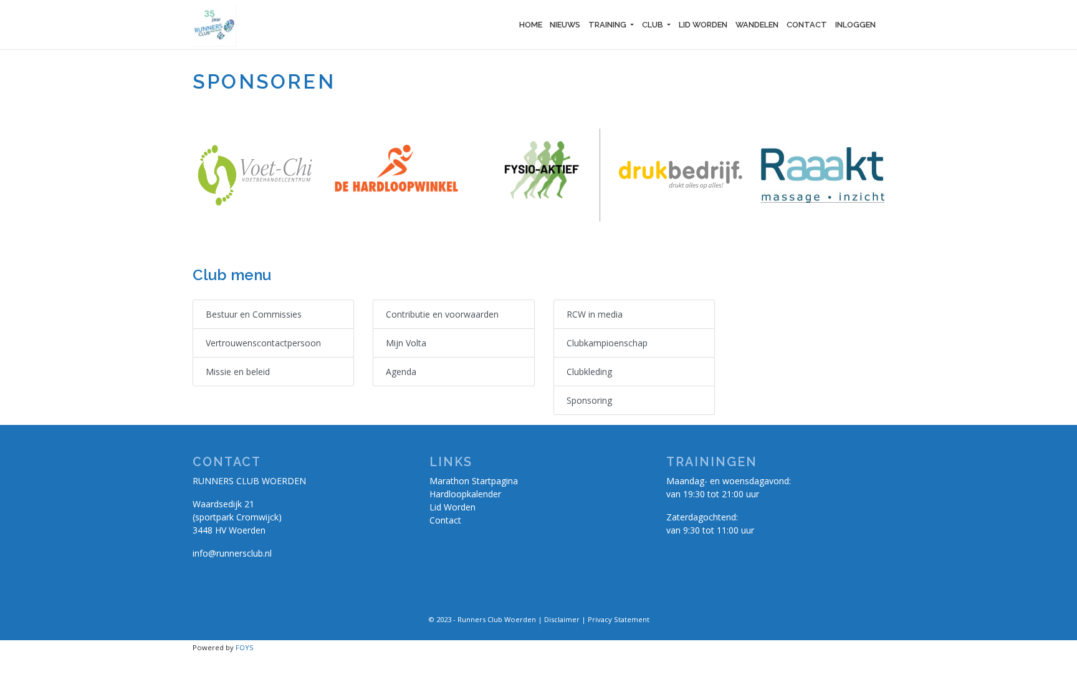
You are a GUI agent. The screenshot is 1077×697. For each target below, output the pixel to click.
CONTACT (807, 24)
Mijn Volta (406, 343)
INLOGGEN (855, 24)
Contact (445, 520)
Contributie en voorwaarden (442, 314)
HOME (530, 24)
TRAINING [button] (608, 24)
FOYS (245, 647)
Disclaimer (562, 619)
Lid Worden (452, 507)
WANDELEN (756, 24)
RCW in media (595, 314)
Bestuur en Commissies (254, 314)
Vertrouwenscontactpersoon (263, 343)
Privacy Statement (618, 619)
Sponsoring (589, 400)
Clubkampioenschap (607, 343)
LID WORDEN (703, 24)
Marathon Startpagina (473, 481)
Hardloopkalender (465, 494)
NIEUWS (565, 24)
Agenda (401, 372)
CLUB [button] (653, 24)
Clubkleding (589, 372)
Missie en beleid (238, 372)
